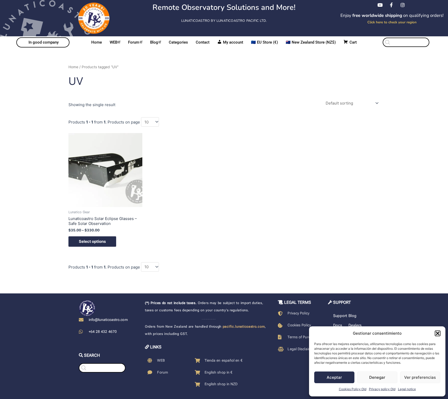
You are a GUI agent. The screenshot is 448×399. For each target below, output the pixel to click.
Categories (178, 42)
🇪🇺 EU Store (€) (264, 42)
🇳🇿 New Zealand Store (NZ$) (311, 42)
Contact (202, 42)
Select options (92, 241)
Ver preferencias (420, 377)
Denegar (377, 377)
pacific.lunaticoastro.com (244, 326)
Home (96, 42)
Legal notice (407, 389)
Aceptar (334, 377)
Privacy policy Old (382, 389)
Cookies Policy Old (352, 389)
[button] (437, 333)
